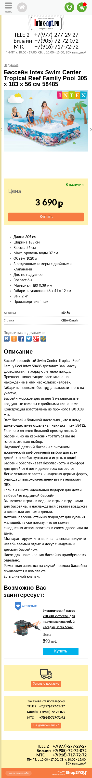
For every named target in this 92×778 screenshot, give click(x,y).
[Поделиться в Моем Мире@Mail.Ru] (43, 339)
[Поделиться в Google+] (36, 339)
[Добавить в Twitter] (29, 339)
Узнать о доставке (46, 684)
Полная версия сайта (18, 773)
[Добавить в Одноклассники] (14, 339)
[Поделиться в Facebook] (21, 339)
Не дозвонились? (46, 725)
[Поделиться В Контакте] (7, 339)
